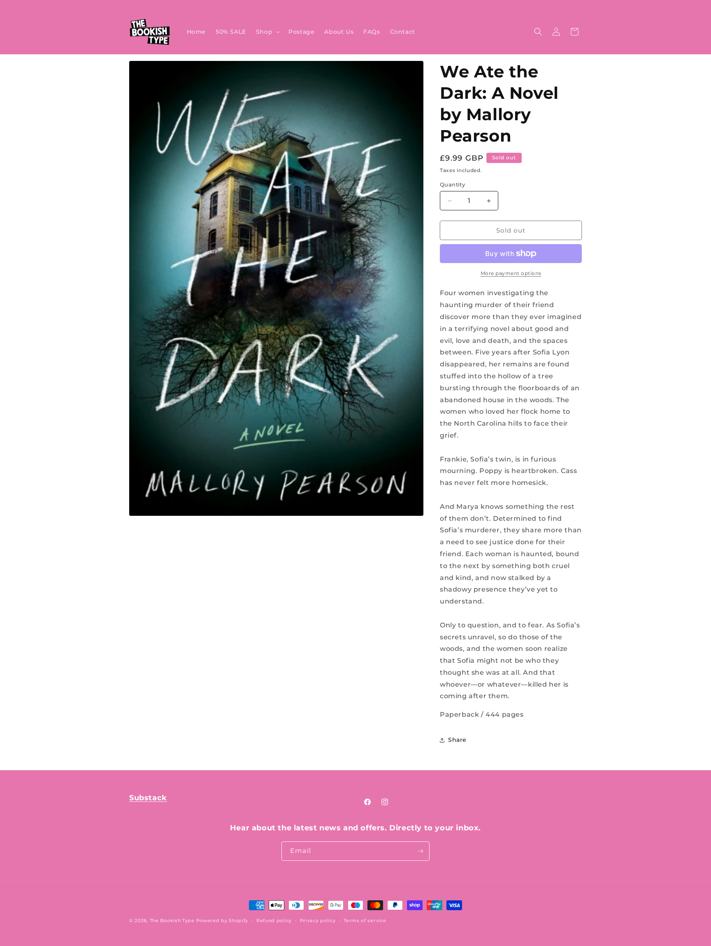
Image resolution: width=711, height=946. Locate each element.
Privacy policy (318, 920)
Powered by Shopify (222, 920)
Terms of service (365, 920)
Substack (148, 797)
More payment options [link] (511, 273)
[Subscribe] (420, 851)
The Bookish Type (172, 920)
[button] (267, 31)
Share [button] (457, 739)
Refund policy (274, 920)
